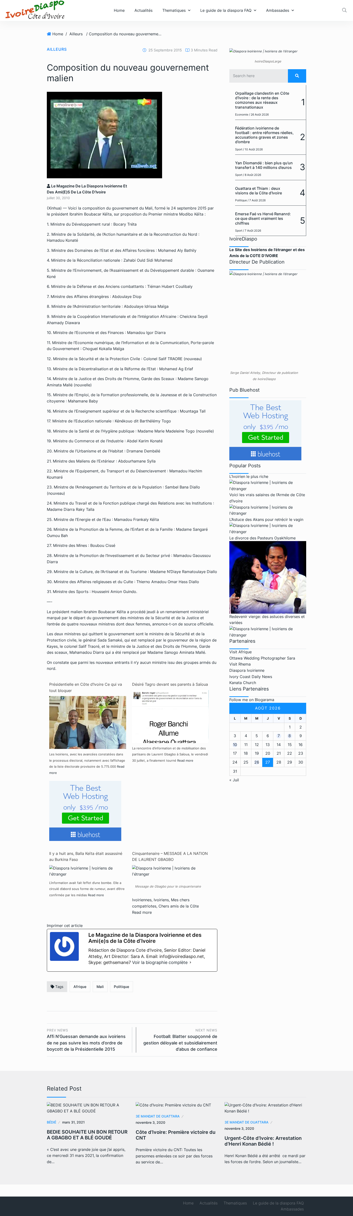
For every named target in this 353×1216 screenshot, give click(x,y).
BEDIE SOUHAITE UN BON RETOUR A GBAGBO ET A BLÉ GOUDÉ (87, 1135)
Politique (121, 986)
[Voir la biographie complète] (190, 962)
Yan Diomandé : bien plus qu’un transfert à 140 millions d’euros (264, 165)
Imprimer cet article (65, 925)
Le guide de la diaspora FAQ (225, 10)
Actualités (143, 10)
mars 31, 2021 (73, 1122)
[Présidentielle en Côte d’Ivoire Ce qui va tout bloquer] (87, 734)
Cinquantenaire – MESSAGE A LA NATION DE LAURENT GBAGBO (170, 856)
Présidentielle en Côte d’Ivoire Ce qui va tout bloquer (85, 687)
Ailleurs (76, 33)
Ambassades (277, 10)
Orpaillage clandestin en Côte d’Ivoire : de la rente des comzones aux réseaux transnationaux (262, 100)
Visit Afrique (240, 651)
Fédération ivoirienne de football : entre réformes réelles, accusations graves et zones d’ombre (264, 135)
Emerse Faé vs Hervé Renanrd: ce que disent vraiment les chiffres (263, 218)
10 (235, 744)
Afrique (79, 986)
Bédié (51, 1122)
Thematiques (174, 10)
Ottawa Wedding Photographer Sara (262, 658)
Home (119, 10)
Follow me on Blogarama (251, 699)
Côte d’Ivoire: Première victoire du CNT (175, 1135)
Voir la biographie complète (160, 962)
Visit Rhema (240, 664)
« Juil (234, 780)
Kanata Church (242, 682)
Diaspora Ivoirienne (246, 670)
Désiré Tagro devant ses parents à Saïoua (170, 684)
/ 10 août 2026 (253, 149)
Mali (100, 986)
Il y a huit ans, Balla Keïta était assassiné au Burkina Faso (85, 856)
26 (256, 762)
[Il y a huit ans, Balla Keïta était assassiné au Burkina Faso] (87, 871)
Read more (185, 760)
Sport (238, 149)
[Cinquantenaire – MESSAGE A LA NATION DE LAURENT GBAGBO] (170, 871)
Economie (241, 114)
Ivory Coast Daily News (250, 676)
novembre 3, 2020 (150, 1122)
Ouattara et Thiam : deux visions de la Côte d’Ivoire (258, 190)
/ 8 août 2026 (252, 175)
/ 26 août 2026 (259, 114)
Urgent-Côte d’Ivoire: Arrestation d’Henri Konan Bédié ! (263, 1141)
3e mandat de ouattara (158, 1116)
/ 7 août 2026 (257, 200)
